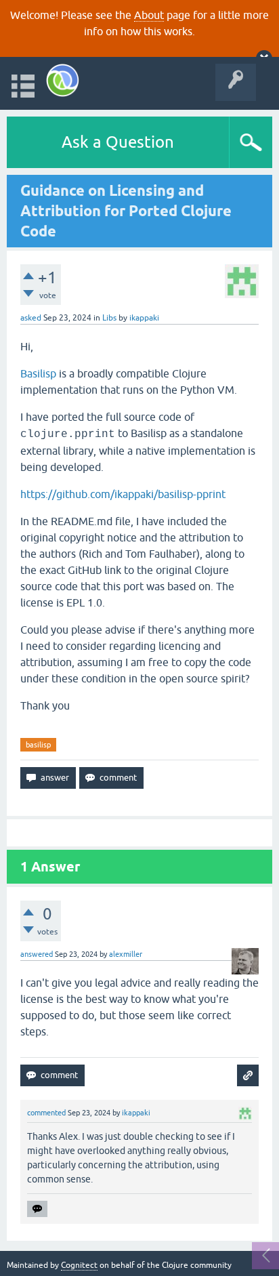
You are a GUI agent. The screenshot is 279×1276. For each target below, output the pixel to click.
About (149, 15)
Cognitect (79, 1265)
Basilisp (38, 373)
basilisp (38, 745)
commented (46, 1113)
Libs (109, 318)
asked (30, 318)
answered (36, 954)
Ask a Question (118, 142)
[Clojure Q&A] (62, 80)
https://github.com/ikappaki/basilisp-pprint (123, 494)
